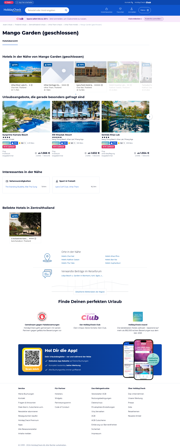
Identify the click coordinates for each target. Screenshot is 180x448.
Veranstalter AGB (98, 394)
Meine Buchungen (26, 394)
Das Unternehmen (136, 394)
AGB (93, 416)
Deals (8, 2)
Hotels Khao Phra (112, 256)
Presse (131, 403)
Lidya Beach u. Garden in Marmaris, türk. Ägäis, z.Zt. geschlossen (82, 275)
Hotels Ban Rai (111, 259)
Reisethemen (133, 411)
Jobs (130, 407)
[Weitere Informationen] (36, 153)
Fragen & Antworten (27, 403)
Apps (20, 425)
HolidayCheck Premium (28, 420)
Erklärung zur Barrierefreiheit (104, 425)
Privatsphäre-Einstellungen (103, 407)
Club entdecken (134, 19)
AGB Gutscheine (98, 420)
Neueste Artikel (134, 416)
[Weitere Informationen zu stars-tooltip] (31, 85)
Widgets (58, 398)
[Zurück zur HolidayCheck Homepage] (12, 10)
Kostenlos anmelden (153, 19)
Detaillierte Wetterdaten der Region (90, 292)
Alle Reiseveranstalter (27, 429)
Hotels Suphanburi (113, 263)
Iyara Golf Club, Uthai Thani (67, 187)
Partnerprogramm (63, 403)
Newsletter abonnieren (28, 411)
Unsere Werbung (135, 398)
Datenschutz (96, 403)
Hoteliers (59, 394)
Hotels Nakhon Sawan (70, 259)
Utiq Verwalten (97, 411)
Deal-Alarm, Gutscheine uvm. (30, 407)
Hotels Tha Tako (67, 263)
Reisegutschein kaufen (28, 416)
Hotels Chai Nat (67, 256)
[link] (106, 10)
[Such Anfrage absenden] (66, 10)
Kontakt (128, 2)
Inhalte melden (24, 433)
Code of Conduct (62, 407)
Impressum (96, 433)
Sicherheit (95, 429)
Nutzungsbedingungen (101, 398)
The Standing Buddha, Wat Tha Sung (21, 187)
